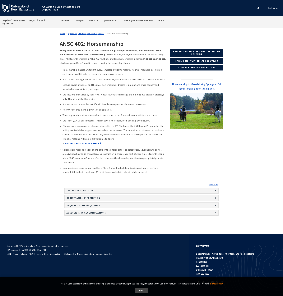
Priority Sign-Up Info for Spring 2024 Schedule (197, 53)
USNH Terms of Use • (39, 254)
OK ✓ (141, 290)
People (80, 20)
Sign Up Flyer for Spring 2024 (196, 67)
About (161, 20)
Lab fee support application (82, 143)
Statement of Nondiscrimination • (80, 254)
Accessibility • (57, 254)
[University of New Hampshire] (20, 7)
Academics (66, 20)
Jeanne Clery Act (104, 254)
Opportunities (110, 20)
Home (62, 33)
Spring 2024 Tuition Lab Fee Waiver (196, 61)
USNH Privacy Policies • (18, 254)
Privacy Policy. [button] (216, 283)
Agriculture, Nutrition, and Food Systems (23, 22)
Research (93, 20)
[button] (213, 184)
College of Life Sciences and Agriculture (61, 8)
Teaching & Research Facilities (137, 20)
